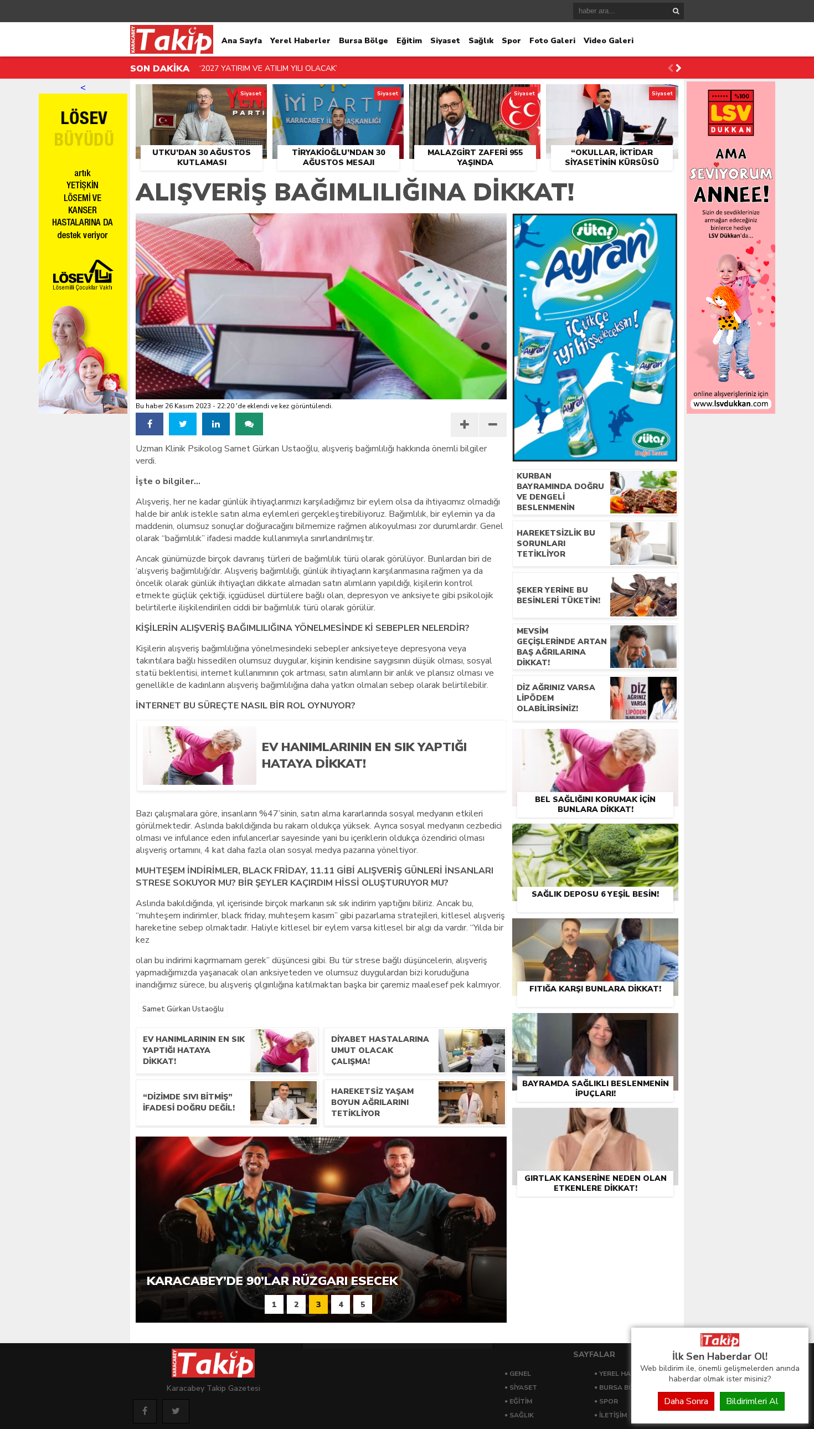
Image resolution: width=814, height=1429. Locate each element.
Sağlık (480, 40)
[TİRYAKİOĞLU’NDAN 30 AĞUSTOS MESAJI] (338, 97)
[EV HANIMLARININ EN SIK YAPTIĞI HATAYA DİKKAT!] (375, 781)
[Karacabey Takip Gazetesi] (719, 1344)
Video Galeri (608, 40)
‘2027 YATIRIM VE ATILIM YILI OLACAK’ (268, 68)
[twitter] (183, 424)
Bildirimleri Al (752, 1401)
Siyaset (445, 40)
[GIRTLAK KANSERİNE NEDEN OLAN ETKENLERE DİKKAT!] (595, 1120)
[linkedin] (216, 424)
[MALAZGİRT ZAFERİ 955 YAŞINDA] (474, 97)
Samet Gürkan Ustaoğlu (183, 1009)
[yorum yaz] (249, 424)
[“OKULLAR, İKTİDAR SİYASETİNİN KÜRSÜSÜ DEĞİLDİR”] (612, 97)
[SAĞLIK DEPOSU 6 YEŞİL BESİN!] (595, 836)
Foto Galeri (552, 40)
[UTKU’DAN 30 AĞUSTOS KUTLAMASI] (201, 97)
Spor (511, 40)
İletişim (613, 1415)
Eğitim (409, 40)
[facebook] (149, 424)
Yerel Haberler (300, 40)
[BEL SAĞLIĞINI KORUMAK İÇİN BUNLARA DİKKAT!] (595, 741)
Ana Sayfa (241, 40)
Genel (520, 1373)
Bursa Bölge (363, 40)
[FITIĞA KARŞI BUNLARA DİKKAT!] (595, 931)
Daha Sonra (686, 1401)
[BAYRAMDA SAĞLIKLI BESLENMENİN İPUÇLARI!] (595, 1026)
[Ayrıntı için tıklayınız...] (731, 411)
